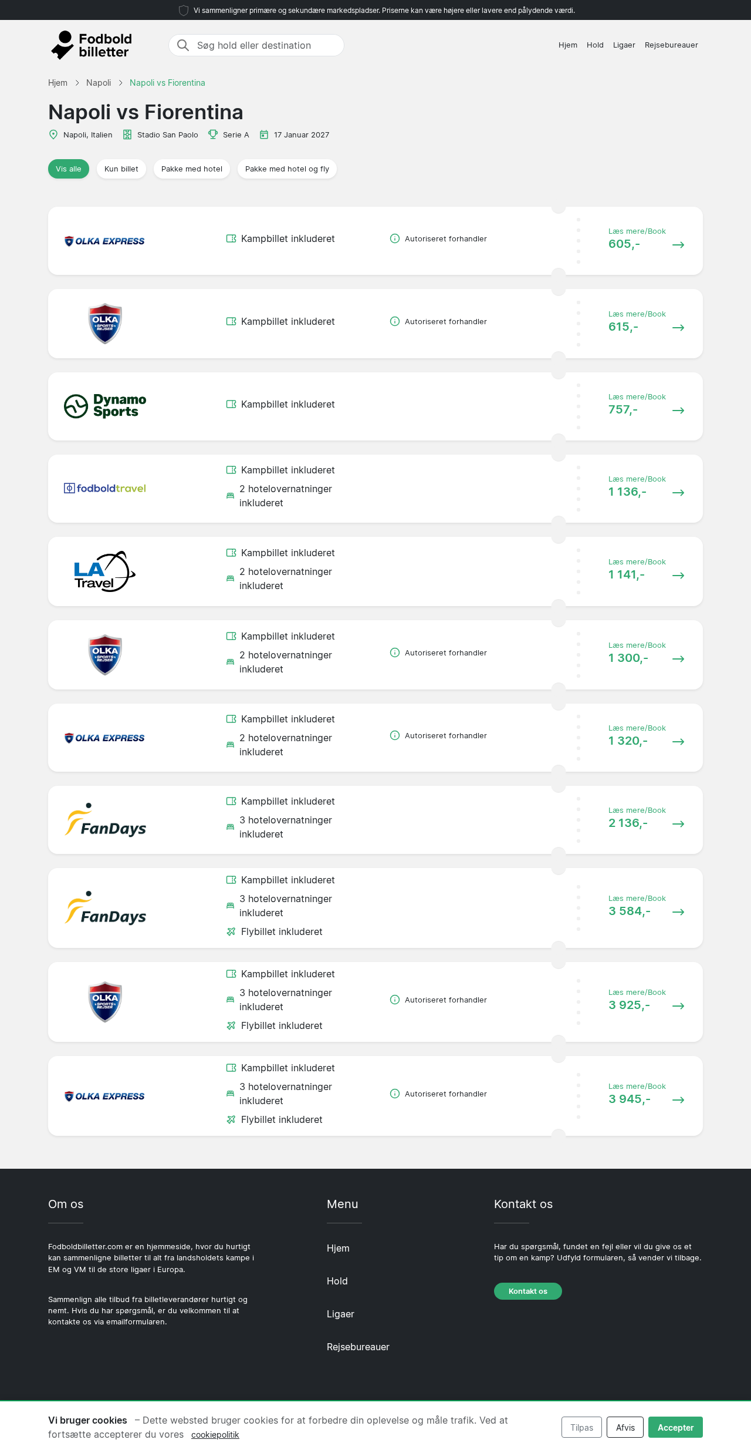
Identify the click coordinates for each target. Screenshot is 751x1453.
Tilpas (581, 1427)
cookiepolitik (215, 1434)
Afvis (625, 1427)
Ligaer (624, 45)
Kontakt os (528, 1291)
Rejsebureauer (671, 45)
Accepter (676, 1427)
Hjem (568, 45)
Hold (595, 45)
